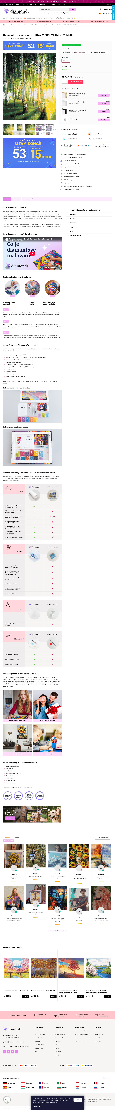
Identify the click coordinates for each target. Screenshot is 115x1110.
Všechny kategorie (79, 1041)
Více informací (54, 1102)
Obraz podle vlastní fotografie (82, 1031)
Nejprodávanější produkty (81, 1034)
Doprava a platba (43, 4)
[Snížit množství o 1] (67, 82)
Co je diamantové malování (41, 1031)
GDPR (56, 1044)
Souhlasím (78, 1099)
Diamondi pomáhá (31, 4)
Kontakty (53, 4)
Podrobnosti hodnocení (25, 38)
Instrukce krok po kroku (40, 1034)
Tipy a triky (37, 1041)
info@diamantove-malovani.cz (15, 1042)
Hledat (72, 9)
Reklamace (57, 1041)
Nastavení (37, 1106)
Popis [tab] (6, 199)
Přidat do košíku (75, 82)
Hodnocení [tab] (16, 199)
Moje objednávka (62, 4)
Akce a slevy (58, 1051)
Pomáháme (98, 1041)
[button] (102, 837)
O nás (17, 4)
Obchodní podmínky (60, 1034)
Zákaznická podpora (8, 1046)
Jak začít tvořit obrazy (8, 4)
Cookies (57, 1048)
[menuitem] (12, 18)
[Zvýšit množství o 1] (67, 81)
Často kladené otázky (40, 1044)
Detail (26, 996)
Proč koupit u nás (39, 1048)
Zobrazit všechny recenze (56, 931)
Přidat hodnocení (8, 840)
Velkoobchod (98, 1037)
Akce (76, 1037)
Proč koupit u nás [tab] (28, 199)
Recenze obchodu (99, 1034)
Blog (23, 4)
